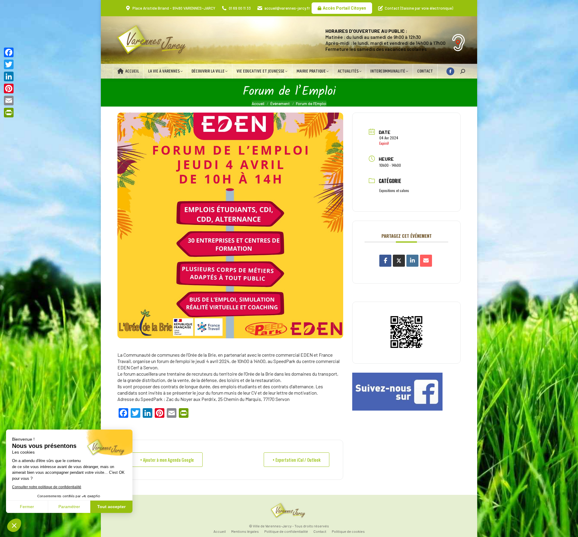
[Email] (426, 261)
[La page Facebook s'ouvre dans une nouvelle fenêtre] (450, 71)
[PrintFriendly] (9, 113)
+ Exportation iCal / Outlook (296, 459)
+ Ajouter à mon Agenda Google (167, 459)
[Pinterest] (9, 88)
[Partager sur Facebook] (385, 261)
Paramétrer (69, 506)
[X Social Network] (399, 261)
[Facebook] (9, 52)
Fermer (27, 506)
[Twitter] (9, 64)
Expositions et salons (394, 190)
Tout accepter (111, 506)
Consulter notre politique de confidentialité (46, 487)
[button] (14, 525)
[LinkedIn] (412, 261)
